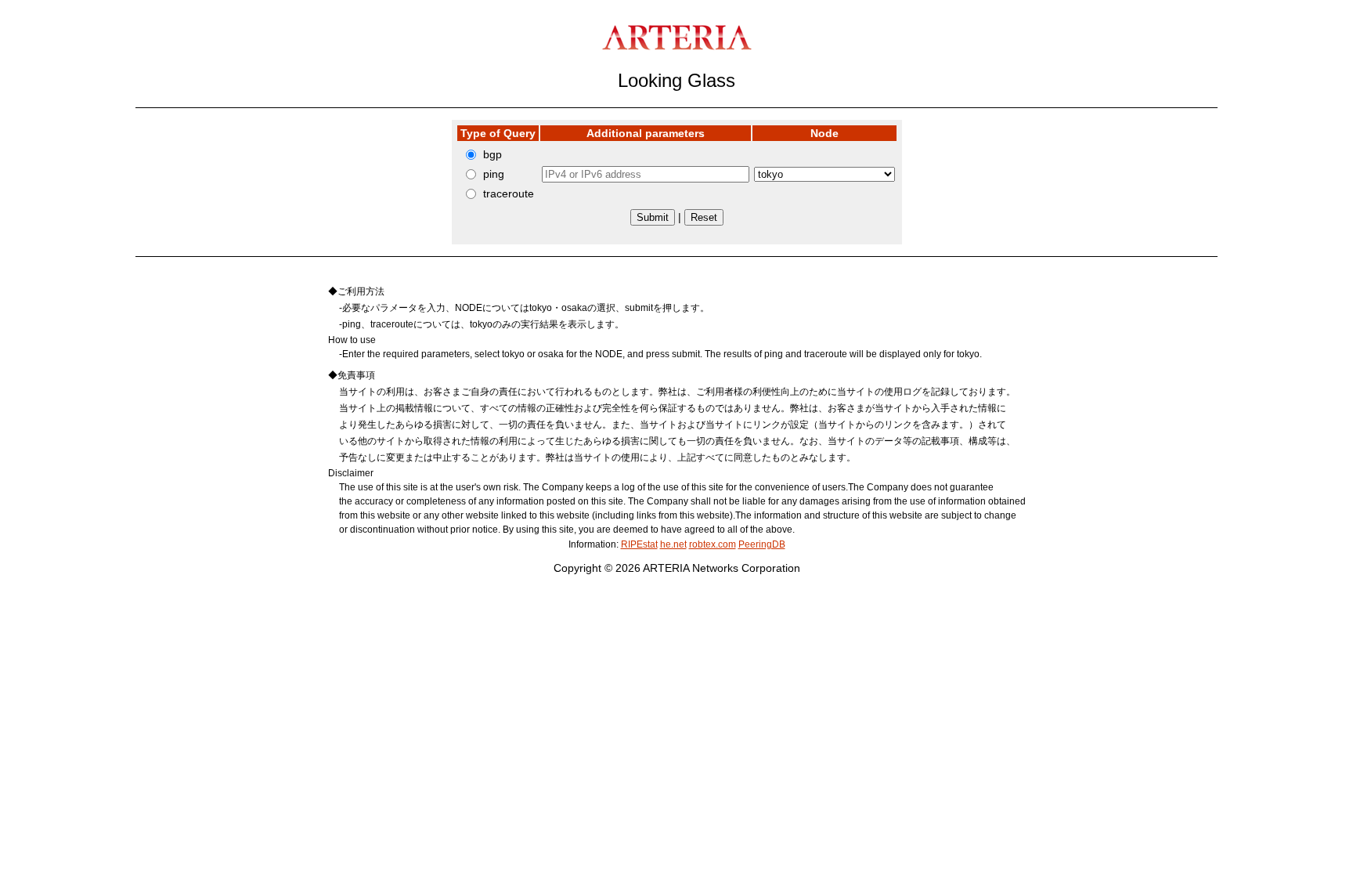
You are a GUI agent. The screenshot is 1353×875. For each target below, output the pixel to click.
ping (493, 174)
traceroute (508, 193)
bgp (492, 154)
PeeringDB (761, 544)
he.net (673, 544)
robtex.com (712, 544)
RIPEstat (639, 544)
